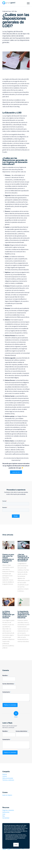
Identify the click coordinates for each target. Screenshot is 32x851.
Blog (3, 816)
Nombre (5, 675)
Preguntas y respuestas (8, 810)
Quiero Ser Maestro (7, 795)
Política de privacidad (7, 778)
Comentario (6, 692)
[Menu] (27, 3)
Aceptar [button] (15, 844)
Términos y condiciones (8, 780)
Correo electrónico (8, 684)
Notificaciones (5, 812)
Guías (3, 814)
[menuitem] (5, 848)
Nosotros (4, 774)
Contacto (4, 776)
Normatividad (5, 818)
